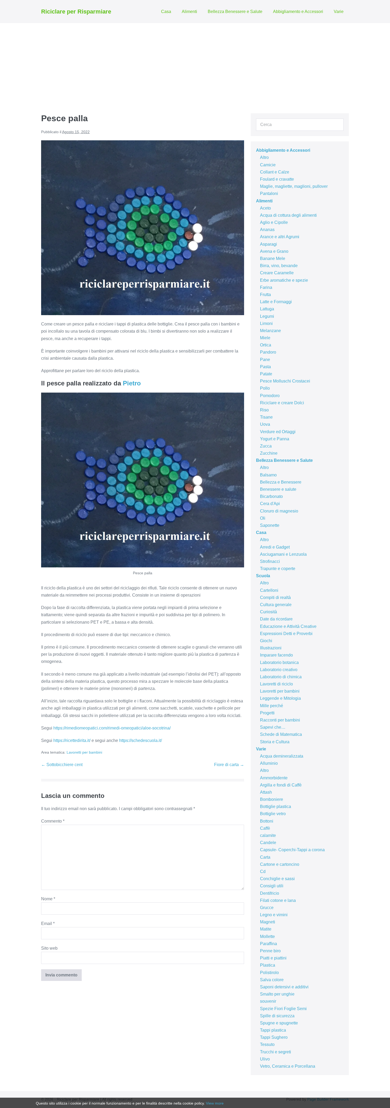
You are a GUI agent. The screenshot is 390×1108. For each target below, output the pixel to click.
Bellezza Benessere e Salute (235, 11)
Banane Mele (272, 258)
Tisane (266, 417)
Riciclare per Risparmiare (76, 11)
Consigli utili (271, 886)
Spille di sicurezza (277, 1016)
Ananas (267, 229)
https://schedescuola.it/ (140, 740)
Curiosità (268, 612)
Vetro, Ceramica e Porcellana (287, 1066)
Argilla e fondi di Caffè (281, 785)
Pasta (265, 366)
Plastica (267, 965)
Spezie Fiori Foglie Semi (283, 1008)
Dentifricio (269, 893)
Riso (264, 410)
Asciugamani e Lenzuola (283, 554)
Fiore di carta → (229, 764)
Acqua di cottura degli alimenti (288, 215)
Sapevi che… (272, 727)
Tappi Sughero (274, 1037)
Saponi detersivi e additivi (284, 987)
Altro (264, 157)
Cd (263, 871)
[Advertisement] (195, 63)
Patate (266, 374)
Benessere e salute (278, 489)
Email (48, 923)
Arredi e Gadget (275, 547)
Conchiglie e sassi (277, 878)
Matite (265, 929)
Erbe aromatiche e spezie (284, 280)
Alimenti (189, 11)
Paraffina (268, 943)
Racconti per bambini (280, 720)
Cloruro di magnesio (279, 511)
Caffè (265, 828)
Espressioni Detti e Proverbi (286, 633)
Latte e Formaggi (276, 301)
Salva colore (272, 979)
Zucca (266, 446)
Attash (266, 792)
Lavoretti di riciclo (276, 684)
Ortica (265, 345)
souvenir (268, 1001)
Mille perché (271, 705)
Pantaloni (269, 193)
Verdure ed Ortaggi (278, 431)
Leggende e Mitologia (280, 698)
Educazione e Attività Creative (288, 626)
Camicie (268, 165)
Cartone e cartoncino (279, 864)
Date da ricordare (276, 619)
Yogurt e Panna (274, 439)
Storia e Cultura (274, 742)
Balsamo (268, 475)
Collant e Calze (274, 172)
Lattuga (267, 309)
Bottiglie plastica (275, 806)
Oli (262, 518)
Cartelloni (269, 590)
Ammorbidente (274, 778)
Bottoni (266, 821)
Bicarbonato (271, 496)
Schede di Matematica (281, 734)
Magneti (267, 922)
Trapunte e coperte (277, 568)
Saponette (269, 525)
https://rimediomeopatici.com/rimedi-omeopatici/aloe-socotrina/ (112, 728)
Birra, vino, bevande (279, 265)
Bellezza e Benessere (280, 482)
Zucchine (269, 453)
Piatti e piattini (273, 958)
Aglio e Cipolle (274, 222)
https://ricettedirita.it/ (71, 740)
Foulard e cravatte (277, 179)
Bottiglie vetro (273, 813)
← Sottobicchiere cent (62, 764)
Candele (268, 842)
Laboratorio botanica (279, 662)
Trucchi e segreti (275, 1052)
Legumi (267, 316)
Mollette (267, 936)
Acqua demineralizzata (281, 756)
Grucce (267, 907)
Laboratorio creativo (278, 669)
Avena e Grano (274, 251)
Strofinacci (270, 561)
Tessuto (267, 1044)
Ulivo (265, 1059)
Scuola (263, 575)
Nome (48, 899)
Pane (265, 359)
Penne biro (270, 951)
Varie (339, 11)
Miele (265, 338)
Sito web (49, 948)
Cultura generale (276, 604)
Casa (166, 11)
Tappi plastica (273, 1030)
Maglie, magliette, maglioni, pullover (294, 186)
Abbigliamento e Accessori (298, 11)
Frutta (265, 294)
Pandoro (268, 352)
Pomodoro (270, 395)
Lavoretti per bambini (84, 752)
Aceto (265, 208)
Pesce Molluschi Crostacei (285, 381)
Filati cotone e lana (278, 900)
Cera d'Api (270, 503)
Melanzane (270, 330)
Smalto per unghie (277, 994)
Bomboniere (271, 799)
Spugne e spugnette (279, 1023)
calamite (268, 835)
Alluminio (269, 763)
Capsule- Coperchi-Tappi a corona (292, 850)
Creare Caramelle (277, 273)
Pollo (265, 388)
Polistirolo (269, 972)
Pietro (132, 383)
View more (215, 1103)
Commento (52, 821)
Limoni (266, 323)
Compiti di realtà (275, 597)
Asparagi (268, 244)
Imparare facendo (276, 655)
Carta (265, 857)
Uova (265, 424)
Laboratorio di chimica (281, 677)
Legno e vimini (274, 915)
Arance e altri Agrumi (279, 236)
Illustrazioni (270, 648)
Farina (266, 287)
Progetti (267, 713)
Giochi (266, 640)
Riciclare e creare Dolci (282, 403)
